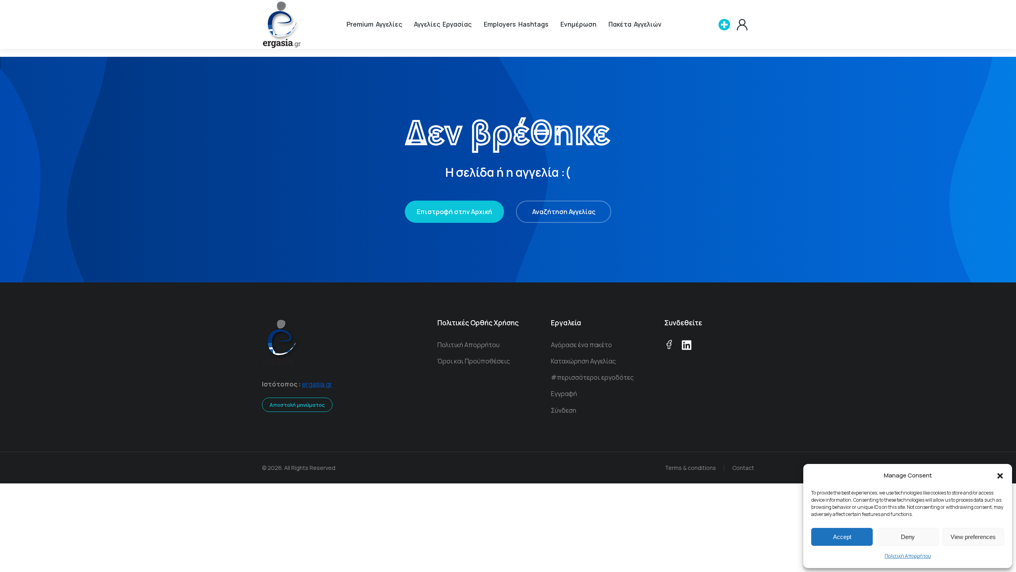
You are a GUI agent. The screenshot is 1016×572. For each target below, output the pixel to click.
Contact (743, 468)
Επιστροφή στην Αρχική (454, 211)
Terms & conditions (690, 468)
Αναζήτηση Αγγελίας (563, 211)
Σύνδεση (563, 410)
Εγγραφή (564, 393)
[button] (1000, 476)
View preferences (973, 536)
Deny (908, 536)
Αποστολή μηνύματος (297, 404)
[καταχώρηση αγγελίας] (724, 25)
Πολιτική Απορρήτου (908, 556)
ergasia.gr (317, 384)
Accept (842, 536)
